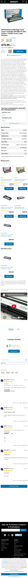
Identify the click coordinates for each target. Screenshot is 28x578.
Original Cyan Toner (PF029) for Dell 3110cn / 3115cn (7, 235)
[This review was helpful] (23, 402)
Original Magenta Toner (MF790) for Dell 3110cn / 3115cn (19, 208)
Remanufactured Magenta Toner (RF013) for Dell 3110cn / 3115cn (6, 180)
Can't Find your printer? (14, 123)
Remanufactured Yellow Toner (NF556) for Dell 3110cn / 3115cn (20, 180)
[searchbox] (13, 360)
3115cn (3, 120)
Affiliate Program (4, 543)
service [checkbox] (2, 372)
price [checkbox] (12, 372)
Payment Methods (18, 549)
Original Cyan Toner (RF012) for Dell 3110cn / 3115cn (7, 208)
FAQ (15, 543)
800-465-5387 (4, 2)
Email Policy (4, 547)
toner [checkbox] (16, 372)
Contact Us (16, 541)
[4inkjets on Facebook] (5, 535)
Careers (3, 545)
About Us (3, 541)
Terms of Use (17, 557)
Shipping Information (18, 545)
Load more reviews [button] (14, 486)
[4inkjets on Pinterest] (12, 535)
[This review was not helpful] (25, 402)
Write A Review (14, 351)
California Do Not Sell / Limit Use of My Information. (14, 571)
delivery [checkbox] (8, 372)
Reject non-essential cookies (14, 576)
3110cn (3, 115)
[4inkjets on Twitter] (9, 535)
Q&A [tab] (18, 329)
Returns (15, 547)
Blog (2, 549)
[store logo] (14, 2)
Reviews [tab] (10, 329)
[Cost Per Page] (26, 144)
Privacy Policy (17, 551)
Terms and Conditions (14, 570)
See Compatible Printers (14, 55)
